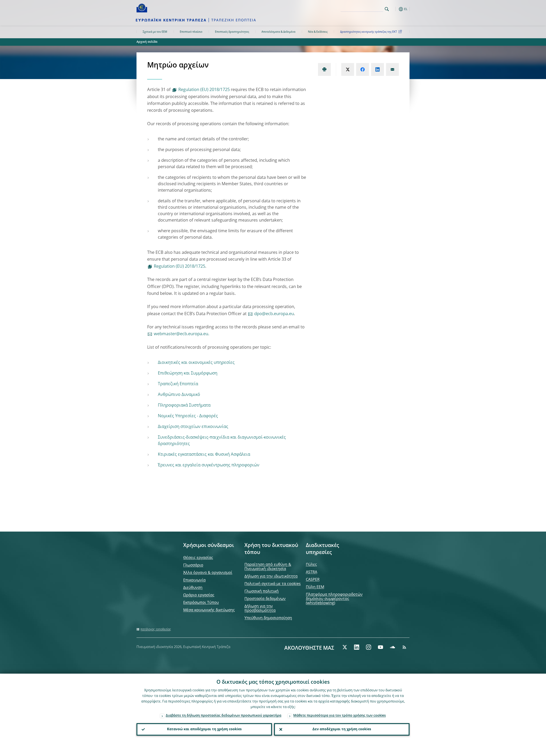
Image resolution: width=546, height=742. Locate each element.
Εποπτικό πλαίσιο (191, 32)
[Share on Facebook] (362, 69)
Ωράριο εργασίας (198, 595)
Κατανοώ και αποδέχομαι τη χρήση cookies (204, 729)
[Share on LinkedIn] (377, 69)
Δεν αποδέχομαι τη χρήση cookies (341, 729)
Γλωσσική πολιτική (261, 591)
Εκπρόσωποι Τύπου (201, 603)
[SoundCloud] (392, 647)
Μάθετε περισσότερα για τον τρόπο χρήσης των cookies (339, 715)
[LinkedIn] (356, 647)
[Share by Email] (392, 69)
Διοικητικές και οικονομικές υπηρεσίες (196, 363)
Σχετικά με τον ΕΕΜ (155, 32)
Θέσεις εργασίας (198, 558)
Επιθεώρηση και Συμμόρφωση (187, 373)
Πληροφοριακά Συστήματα (184, 405)
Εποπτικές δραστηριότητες (232, 32)
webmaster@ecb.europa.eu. (181, 334)
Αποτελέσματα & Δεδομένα (278, 32)
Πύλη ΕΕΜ (315, 587)
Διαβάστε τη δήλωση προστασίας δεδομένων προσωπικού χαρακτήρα (223, 715)
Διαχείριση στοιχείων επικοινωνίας (193, 427)
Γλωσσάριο (193, 565)
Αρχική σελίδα (146, 41)
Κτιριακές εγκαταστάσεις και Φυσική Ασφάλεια (204, 455)
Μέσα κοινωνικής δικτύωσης (209, 610)
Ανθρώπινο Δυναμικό (179, 395)
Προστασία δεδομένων (265, 599)
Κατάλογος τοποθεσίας (156, 629)
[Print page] (324, 69)
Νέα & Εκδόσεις (318, 32)
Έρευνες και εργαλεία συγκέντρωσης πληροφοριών (208, 465)
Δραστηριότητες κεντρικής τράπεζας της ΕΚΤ (368, 32)
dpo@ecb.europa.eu (274, 314)
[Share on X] (347, 69)
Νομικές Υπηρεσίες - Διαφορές (188, 416)
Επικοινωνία (194, 580)
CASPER (312, 580)
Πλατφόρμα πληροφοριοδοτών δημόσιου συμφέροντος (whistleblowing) (334, 599)
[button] (395, 9)
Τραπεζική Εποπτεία (178, 384)
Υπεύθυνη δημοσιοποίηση (268, 618)
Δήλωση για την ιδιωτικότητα (271, 576)
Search (386, 9)
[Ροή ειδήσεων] (404, 647)
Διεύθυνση (192, 588)
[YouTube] (380, 647)
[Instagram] (368, 647)
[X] (345, 647)
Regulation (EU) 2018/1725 (204, 90)
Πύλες (311, 565)
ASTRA (311, 572)
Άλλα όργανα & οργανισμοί (207, 573)
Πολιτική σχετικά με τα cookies (272, 584)
